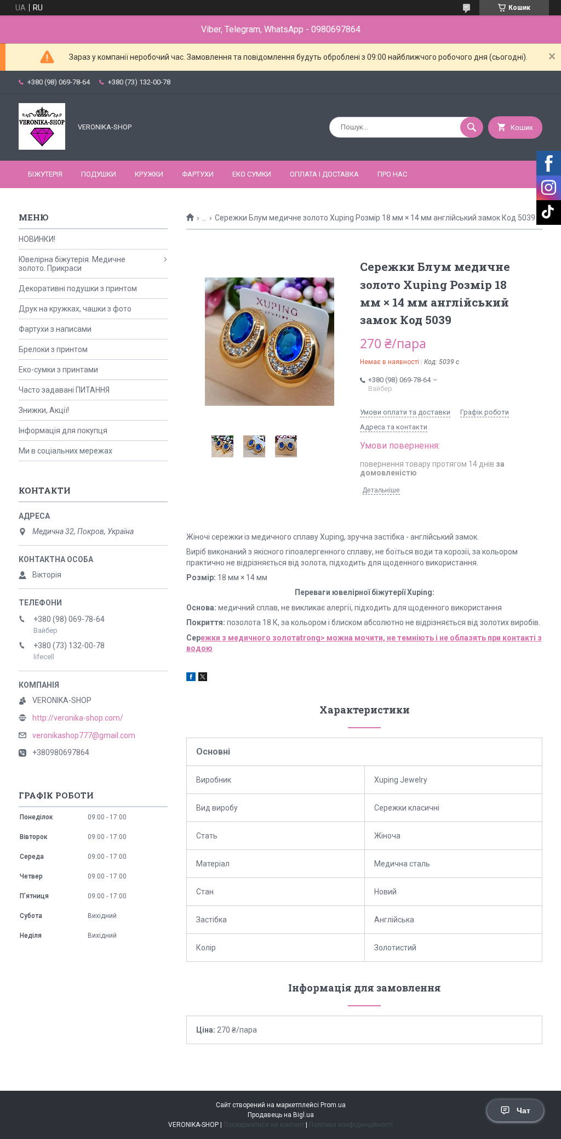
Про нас (392, 174)
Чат (523, 1110)
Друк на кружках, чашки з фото (75, 308)
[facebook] (191, 678)
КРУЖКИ (149, 174)
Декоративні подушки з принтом (78, 288)
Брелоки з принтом (53, 349)
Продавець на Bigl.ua (281, 1115)
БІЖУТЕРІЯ (45, 174)
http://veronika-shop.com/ (77, 717)
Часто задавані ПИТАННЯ (64, 390)
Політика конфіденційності (351, 1125)
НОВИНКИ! (37, 239)
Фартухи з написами (55, 329)
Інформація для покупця (63, 430)
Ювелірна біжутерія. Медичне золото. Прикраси (72, 264)
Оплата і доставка (324, 174)
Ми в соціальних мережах (65, 450)
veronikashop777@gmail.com (83, 735)
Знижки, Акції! (44, 410)
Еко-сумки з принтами (58, 369)
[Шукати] (471, 127)
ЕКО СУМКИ (251, 174)
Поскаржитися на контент (264, 1125)
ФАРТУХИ (198, 174)
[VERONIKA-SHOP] (42, 147)
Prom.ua (333, 1105)
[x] (202, 678)
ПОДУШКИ (98, 174)
